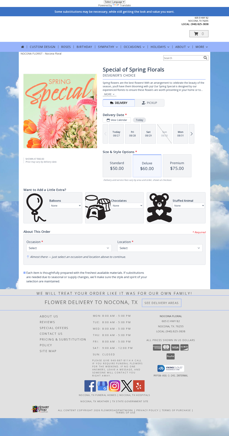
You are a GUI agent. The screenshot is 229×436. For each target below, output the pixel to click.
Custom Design (42, 47)
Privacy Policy (148, 410)
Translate (125, 5)
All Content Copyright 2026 (79, 410)
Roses (66, 47)
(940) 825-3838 (199, 24)
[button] (198, 33)
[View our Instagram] (114, 390)
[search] (205, 58)
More (200, 47)
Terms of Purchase (176, 410)
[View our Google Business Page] (102, 390)
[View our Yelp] (139, 390)
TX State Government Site (130, 401)
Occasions (132, 47)
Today (139, 120)
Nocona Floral (53, 29)
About (180, 47)
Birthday (84, 47)
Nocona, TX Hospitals (135, 395)
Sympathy (106, 47)
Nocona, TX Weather (95, 401)
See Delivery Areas (162, 303)
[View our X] (126, 390)
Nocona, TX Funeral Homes (97, 395)
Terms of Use (126, 412)
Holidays (158, 47)
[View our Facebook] (90, 390)
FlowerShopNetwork (117, 410)
